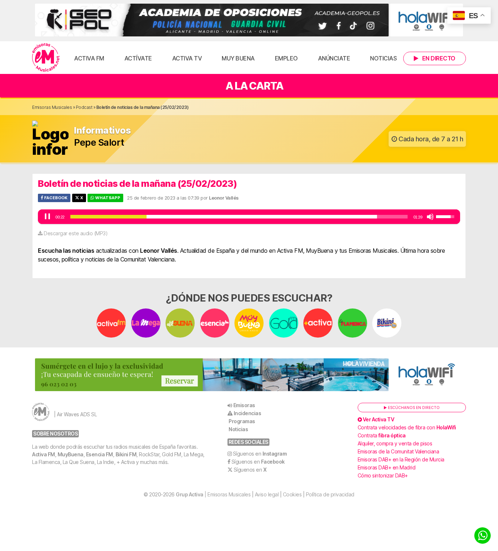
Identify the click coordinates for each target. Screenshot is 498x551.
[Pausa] (47, 216)
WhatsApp (107, 197)
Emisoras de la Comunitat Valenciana (398, 451)
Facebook (55, 197)
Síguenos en (260, 453)
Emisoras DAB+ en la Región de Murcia (401, 459)
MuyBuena (70, 454)
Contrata (382, 435)
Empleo (286, 58)
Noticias (383, 58)
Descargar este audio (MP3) (76, 233)
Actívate (138, 58)
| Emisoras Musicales (213, 494)
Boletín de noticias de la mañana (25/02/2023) (137, 183)
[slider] (239, 217)
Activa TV (187, 58)
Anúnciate (334, 58)
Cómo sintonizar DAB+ (383, 475)
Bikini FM (126, 454)
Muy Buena (238, 58)
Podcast (84, 107)
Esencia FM (99, 454)
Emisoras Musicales (52, 107)
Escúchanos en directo (413, 407)
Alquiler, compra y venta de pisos (395, 443)
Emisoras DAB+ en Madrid (387, 467)
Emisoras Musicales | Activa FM (45, 57)
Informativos (102, 130)
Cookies (292, 494)
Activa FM (89, 58)
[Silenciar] (430, 216)
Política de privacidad (330, 494)
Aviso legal (267, 494)
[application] (249, 216)
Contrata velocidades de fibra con (407, 427)
